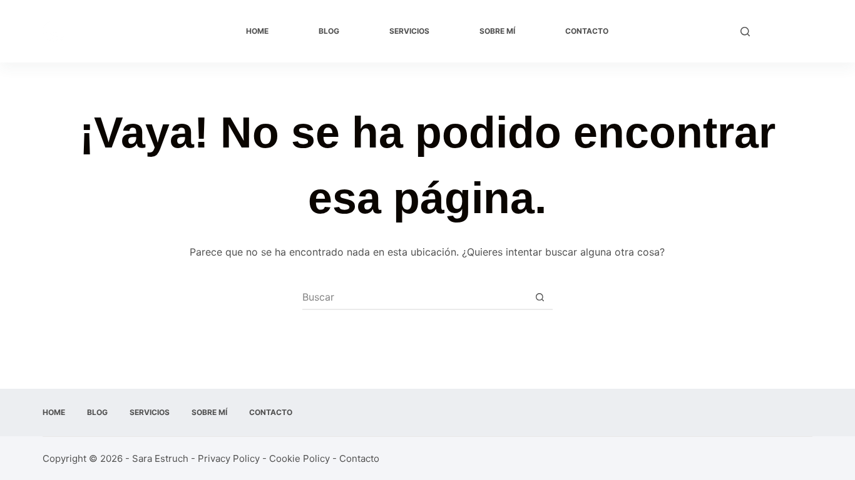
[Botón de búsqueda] (540, 296)
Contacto (586, 31)
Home (257, 31)
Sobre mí (497, 31)
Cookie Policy (299, 458)
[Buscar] (745, 31)
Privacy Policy (229, 458)
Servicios (409, 31)
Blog (329, 31)
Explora (787, 31)
